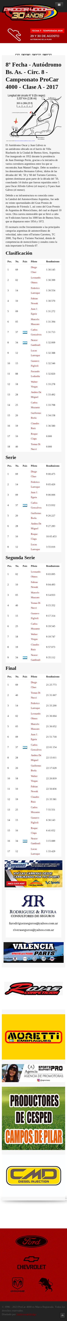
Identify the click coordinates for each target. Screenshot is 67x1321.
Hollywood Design (26, 1314)
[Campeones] (33, 865)
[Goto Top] (62, 1315)
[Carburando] (33, 878)
